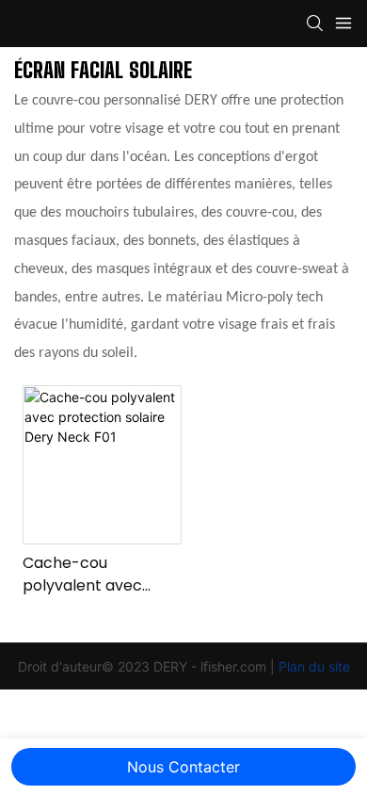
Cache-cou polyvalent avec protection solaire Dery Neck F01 (89, 574)
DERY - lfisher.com (211, 666)
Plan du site (314, 666)
